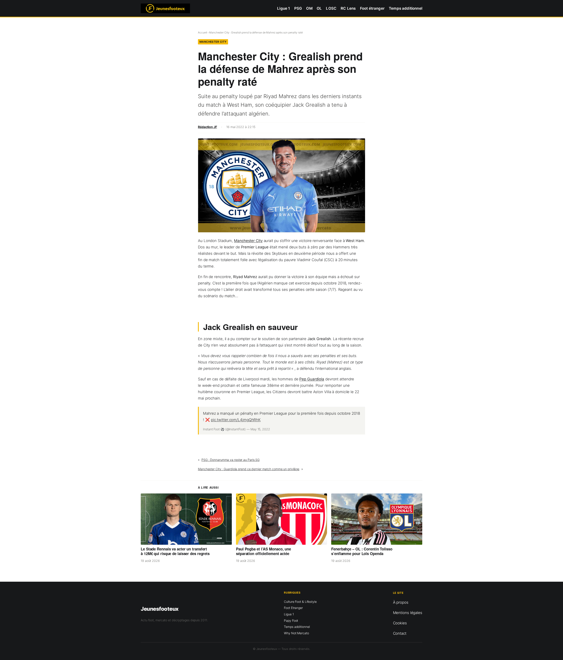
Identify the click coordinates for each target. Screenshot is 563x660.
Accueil (202, 32)
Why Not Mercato (296, 633)
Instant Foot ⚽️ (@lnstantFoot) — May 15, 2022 (236, 429)
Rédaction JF (207, 127)
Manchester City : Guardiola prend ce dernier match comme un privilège (248, 469)
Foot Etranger (293, 608)
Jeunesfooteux (160, 609)
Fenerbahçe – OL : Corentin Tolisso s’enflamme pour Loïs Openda (361, 551)
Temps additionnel (297, 627)
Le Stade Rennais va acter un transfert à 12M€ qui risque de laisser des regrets (175, 551)
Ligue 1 (289, 614)
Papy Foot (291, 620)
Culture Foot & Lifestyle (300, 601)
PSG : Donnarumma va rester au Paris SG (230, 460)
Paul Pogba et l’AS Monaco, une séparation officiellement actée (263, 551)
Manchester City (213, 41)
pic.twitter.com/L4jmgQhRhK (236, 420)
